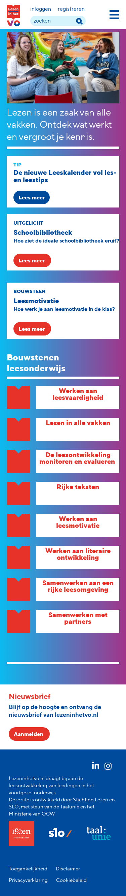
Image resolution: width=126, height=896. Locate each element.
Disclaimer (68, 869)
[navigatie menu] (114, 13)
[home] (13, 16)
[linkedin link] (95, 767)
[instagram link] (108, 767)
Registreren (71, 9)
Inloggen (40, 9)
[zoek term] (79, 21)
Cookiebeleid (71, 880)
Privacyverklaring (28, 880)
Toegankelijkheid (28, 869)
